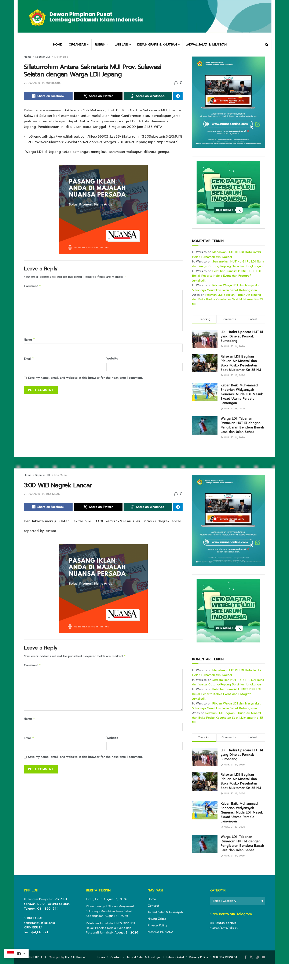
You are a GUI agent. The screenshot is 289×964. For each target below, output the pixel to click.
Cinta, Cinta (94, 899)
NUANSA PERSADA (160, 932)
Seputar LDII (43, 57)
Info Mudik (60, 475)
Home (28, 57)
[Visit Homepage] (144, 19)
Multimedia (61, 57)
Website (112, 358)
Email (29, 358)
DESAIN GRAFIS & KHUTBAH (157, 44)
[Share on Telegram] (178, 96)
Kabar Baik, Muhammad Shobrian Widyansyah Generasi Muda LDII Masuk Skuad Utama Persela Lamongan (242, 394)
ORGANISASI (77, 44)
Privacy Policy (157, 925)
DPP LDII (40, 957)
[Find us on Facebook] (245, 957)
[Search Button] (266, 44)
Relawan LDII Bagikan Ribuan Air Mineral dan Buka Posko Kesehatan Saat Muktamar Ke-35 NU (227, 300)
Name (29, 339)
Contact (153, 905)
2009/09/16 (32, 83)
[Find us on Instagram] (257, 957)
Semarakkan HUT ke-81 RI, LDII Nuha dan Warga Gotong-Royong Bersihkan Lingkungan (228, 263)
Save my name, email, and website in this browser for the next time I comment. (85, 378)
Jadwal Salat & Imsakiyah (165, 912)
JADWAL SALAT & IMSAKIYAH (206, 44)
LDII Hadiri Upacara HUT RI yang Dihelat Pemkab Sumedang (242, 336)
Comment (32, 286)
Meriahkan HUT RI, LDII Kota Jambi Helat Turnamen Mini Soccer (226, 254)
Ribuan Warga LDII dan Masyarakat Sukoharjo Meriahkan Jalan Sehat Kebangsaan (226, 287)
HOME (57, 44)
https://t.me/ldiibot (224, 927)
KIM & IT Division (75, 957)
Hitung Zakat (157, 919)
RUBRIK (100, 44)
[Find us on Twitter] (251, 957)
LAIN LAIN (121, 44)
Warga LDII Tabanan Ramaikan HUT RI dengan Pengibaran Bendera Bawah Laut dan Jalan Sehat (242, 425)
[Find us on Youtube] (263, 957)
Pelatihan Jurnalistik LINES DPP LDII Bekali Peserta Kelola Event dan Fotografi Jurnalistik (226, 276)
